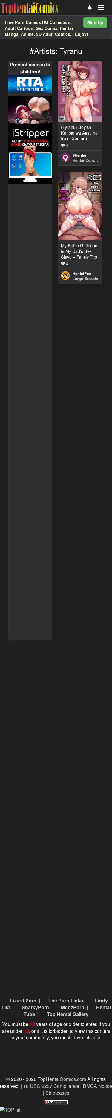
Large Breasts (85, 278)
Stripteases (57, 1092)
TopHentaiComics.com (62, 1079)
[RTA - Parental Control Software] (30, 83)
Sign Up (95, 22)
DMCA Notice (97, 1085)
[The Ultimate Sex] (30, 110)
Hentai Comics (86, 160)
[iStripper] (30, 154)
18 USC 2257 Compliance (51, 1085)
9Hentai (79, 155)
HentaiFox (82, 273)
